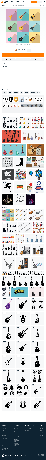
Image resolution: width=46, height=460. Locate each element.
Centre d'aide (27, 428)
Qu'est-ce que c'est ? (18, 63)
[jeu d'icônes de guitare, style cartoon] (38, 123)
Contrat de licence (15, 429)
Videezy (3, 432)
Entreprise (4, 433)
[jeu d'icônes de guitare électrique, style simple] (10, 123)
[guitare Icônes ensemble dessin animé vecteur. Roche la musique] (19, 238)
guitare (4, 92)
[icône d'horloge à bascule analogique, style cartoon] (20, 187)
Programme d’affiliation (15, 433)
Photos (12, 1)
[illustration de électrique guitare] (8, 263)
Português (41, 432)
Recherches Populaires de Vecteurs (16, 436)
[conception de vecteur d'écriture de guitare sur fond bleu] (19, 292)
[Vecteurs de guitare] (11, 136)
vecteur (26, 92)
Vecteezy (3, 430)
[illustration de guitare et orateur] (38, 250)
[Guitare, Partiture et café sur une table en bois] (35, 150)
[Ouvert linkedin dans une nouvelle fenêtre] (17, 455)
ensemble (16, 92)
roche (38, 92)
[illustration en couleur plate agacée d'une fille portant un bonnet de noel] (30, 187)
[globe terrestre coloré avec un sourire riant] (35, 174)
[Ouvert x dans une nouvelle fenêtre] (23, 455)
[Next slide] (41, 92)
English (40, 428)
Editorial (23, 1)
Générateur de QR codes (4, 449)
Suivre (29, 50)
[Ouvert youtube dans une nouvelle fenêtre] (25, 455)
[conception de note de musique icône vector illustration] (20, 199)
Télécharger (23, 55)
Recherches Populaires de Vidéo (16, 444)
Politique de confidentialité (38, 456)
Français (40, 435)
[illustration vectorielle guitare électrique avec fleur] (30, 199)
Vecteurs (6, 1)
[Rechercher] (40, 5)
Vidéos (17, 1)
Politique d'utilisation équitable (36, 456)
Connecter (39, 1)
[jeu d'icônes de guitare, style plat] (25, 123)
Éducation (4, 435)
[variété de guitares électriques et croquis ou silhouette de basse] (7, 162)
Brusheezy (4, 428)
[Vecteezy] (2, 2)
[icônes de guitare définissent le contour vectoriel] (25, 227)
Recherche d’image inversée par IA (4, 441)
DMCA (14, 431)
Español (40, 430)
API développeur (4, 438)
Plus (5, 2)
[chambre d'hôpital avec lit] (35, 162)
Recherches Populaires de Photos (16, 440)
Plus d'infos (5, 66)
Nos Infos (26, 432)
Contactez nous (28, 430)
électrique (33, 92)
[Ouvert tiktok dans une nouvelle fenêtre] (21, 455)
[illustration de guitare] (25, 250)
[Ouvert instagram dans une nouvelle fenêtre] (15, 455)
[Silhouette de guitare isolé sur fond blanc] (36, 292)
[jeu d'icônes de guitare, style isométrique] (36, 215)
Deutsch (40, 433)
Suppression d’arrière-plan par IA (4, 445)
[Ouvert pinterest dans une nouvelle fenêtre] (19, 455)
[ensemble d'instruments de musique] (14, 150)
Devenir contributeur (27, 434)
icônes (10, 92)
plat (21, 92)
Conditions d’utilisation (39, 455)
